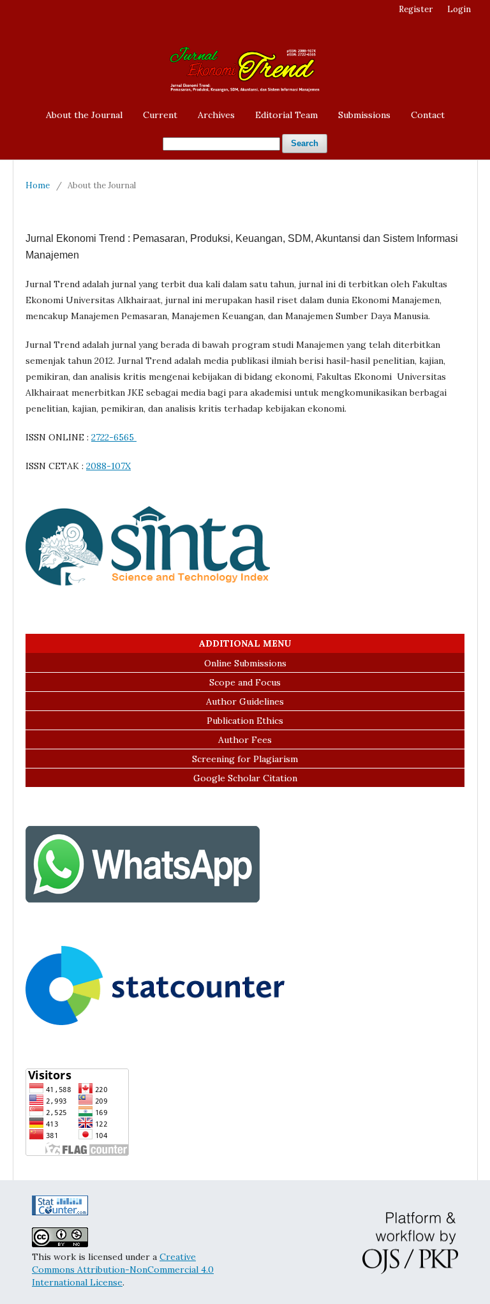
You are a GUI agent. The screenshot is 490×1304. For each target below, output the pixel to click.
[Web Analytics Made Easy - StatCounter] (60, 1212)
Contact (428, 115)
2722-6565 (114, 437)
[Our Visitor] (155, 1022)
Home (38, 185)
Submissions (364, 115)
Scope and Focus (245, 682)
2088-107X (108, 466)
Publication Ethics (245, 720)
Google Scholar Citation (245, 778)
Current (160, 115)
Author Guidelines (245, 701)
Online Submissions (245, 663)
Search (304, 143)
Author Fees (245, 740)
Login (459, 9)
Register (416, 9)
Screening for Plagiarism (245, 759)
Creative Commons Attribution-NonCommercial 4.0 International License (123, 1269)
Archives (216, 115)
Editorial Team (286, 115)
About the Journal (84, 115)
